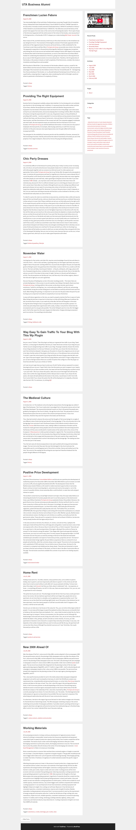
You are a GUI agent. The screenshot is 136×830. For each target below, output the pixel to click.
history (30, 86)
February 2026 (93, 78)
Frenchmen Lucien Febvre (40, 15)
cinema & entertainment (94, 126)
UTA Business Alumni (36, 4)
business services (33, 148)
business (105, 124)
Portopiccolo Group (52, 47)
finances (89, 132)
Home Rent (30, 572)
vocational (90, 150)
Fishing (30, 322)
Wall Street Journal (70, 35)
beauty (105, 122)
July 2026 (91, 67)
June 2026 (92, 70)
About (90, 93)
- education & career (92, 122)
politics (96, 144)
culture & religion (99, 128)
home (88, 138)
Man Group (71, 681)
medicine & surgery (103, 140)
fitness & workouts (97, 132)
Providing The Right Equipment (43, 96)
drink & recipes (108, 128)
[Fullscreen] (111, 26)
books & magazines (97, 124)
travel (97, 148)
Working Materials (35, 728)
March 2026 (92, 76)
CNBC (31, 181)
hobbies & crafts (37, 322)
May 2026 (91, 72)
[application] (100, 20)
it (107, 138)
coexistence (31, 812)
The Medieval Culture (36, 398)
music (94, 142)
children (110, 124)
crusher (37, 812)
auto (101, 122)
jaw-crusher (49, 812)
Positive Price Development (41, 472)
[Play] (89, 26)
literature (94, 140)
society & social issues (93, 146)
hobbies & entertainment (103, 136)
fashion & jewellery (33, 243)
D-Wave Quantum (35, 432)
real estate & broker (33, 562)
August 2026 (92, 65)
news (55, 812)
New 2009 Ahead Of (35, 647)
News (30, 83)
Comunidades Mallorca (46, 479)
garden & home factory (100, 134)
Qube (73, 663)
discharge (43, 812)
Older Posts (26, 819)
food (103, 132)
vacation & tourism (104, 148)
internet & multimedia (100, 138)
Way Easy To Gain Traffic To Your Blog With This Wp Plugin (51, 333)
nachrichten (99, 142)
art (99, 122)
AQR (50, 380)
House (92, 138)
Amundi (38, 586)
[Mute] (108, 26)
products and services (34, 637)
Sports (101, 146)
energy (95, 130)
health (94, 136)
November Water (34, 253)
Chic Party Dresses (35, 158)
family (98, 130)
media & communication (44, 718)
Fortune (31, 425)
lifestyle (41, 243)
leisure (109, 138)
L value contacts (32, 718)
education (90, 130)
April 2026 (91, 74)
